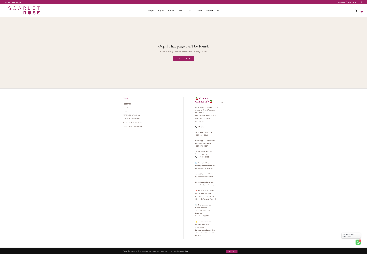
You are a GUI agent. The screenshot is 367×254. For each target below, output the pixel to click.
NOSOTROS (127, 104)
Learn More (184, 251)
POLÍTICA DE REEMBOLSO (132, 126)
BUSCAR (126, 108)
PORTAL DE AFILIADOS (131, 115)
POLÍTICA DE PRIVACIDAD (132, 122)
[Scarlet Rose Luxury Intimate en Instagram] (361, 2)
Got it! (232, 251)
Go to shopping (183, 59)
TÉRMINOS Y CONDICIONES (133, 119)
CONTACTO (127, 111)
